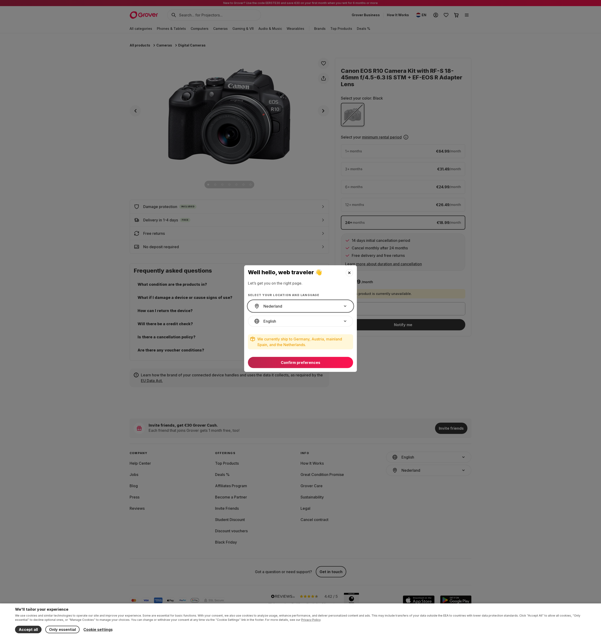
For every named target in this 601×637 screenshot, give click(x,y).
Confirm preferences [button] (300, 362)
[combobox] (300, 306)
